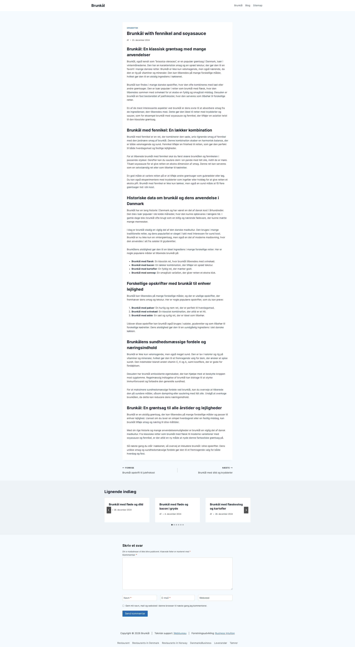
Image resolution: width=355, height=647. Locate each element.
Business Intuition (225, 633)
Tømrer (234, 643)
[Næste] (246, 510)
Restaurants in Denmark (145, 643)
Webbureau (180, 633)
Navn (127, 598)
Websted (204, 598)
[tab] (172, 524)
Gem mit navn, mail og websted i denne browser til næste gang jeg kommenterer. (166, 605)
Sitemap (257, 5)
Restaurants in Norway (174, 643)
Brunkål (238, 5)
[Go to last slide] (109, 510)
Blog (247, 5)
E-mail (166, 598)
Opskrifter (132, 28)
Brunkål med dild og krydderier (215, 470)
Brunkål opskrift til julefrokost (138, 470)
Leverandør (220, 643)
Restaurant (123, 643)
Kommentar (129, 555)
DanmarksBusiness (200, 643)
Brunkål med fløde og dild (126, 504)
